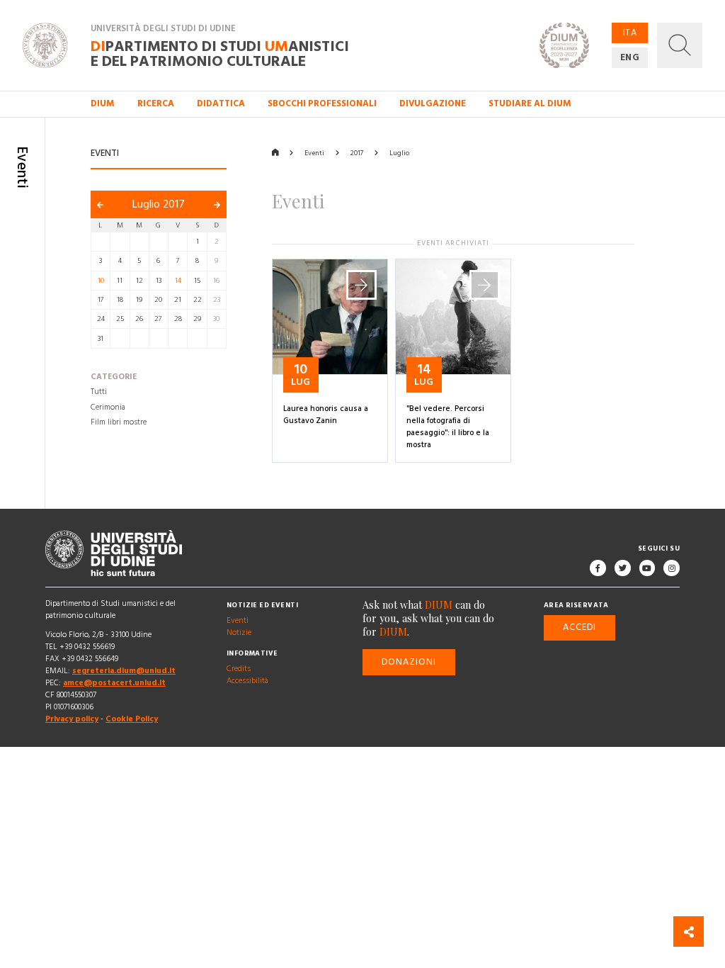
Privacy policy (71, 720)
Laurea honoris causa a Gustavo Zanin (325, 415)
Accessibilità (247, 681)
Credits (239, 669)
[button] (679, 45)
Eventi (314, 153)
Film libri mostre (119, 422)
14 (178, 281)
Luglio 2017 (158, 204)
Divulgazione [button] (432, 103)
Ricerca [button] (155, 103)
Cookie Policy (131, 720)
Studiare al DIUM (530, 103)
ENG (630, 57)
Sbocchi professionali (322, 103)
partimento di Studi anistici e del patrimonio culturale (220, 53)
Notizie (239, 632)
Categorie (114, 377)
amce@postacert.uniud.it (114, 683)
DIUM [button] (103, 103)
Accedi (579, 627)
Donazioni (409, 661)
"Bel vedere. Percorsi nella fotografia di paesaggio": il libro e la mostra (447, 427)
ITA (630, 32)
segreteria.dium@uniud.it (124, 671)
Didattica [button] (221, 103)
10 (101, 281)
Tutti (99, 392)
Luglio (399, 153)
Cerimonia (108, 407)
